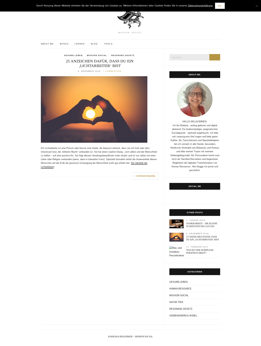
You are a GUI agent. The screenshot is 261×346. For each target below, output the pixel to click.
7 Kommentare (112, 71)
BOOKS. (64, 44)
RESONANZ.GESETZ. (123, 55)
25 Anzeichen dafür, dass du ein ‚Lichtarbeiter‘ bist (100, 63)
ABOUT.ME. (48, 44)
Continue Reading (146, 176)
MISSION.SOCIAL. (97, 55)
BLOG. (95, 44)
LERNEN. (80, 44)
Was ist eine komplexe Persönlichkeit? (200, 251)
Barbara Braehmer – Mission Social (130, 336)
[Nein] (256, 6)
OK (220, 6)
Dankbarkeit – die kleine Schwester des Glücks (201, 225)
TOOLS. (108, 44)
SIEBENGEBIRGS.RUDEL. (183, 315)
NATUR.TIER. (176, 302)
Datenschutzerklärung (200, 5)
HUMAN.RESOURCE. (180, 288)
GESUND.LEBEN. (73, 55)
